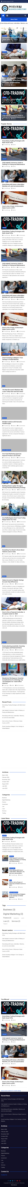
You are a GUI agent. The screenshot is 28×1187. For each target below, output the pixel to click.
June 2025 (4, 788)
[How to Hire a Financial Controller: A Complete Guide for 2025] (14, 603)
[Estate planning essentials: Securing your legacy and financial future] (14, 637)
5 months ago (7, 102)
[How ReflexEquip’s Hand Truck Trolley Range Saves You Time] (14, 509)
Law (3, 202)
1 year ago (6, 57)
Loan (4, 386)
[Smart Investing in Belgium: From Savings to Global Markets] (14, 349)
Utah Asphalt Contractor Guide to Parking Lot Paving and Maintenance (13, 116)
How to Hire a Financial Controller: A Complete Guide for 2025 (13, 54)
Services (4, 113)
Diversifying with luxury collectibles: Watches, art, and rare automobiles (13, 80)
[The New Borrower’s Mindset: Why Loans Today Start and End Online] (14, 381)
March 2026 (5, 775)
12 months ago (7, 553)
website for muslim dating (14, 1090)
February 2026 (5, 777)
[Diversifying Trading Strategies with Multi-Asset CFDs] (14, 223)
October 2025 (5, 781)
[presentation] (4, 74)
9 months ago (7, 210)
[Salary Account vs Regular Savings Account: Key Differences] (14, 571)
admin (14, 41)
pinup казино (4, 1090)
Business (5, 35)
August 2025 (5, 784)
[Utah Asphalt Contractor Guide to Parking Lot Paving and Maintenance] (14, 255)
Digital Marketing (7, 450)
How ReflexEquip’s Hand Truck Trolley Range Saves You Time (13, 38)
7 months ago (7, 85)
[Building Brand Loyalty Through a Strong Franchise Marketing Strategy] (14, 477)
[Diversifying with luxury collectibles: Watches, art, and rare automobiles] (14, 287)
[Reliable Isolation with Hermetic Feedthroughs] (14, 413)
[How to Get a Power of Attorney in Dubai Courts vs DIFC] (14, 319)
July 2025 (4, 786)
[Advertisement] (14, 752)
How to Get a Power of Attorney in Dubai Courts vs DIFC (17, 883)
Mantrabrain (14, 1185)
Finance (4, 576)
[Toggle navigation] (7, 15)
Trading (4, 97)
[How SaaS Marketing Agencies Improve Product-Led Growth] (14, 445)
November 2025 (6, 779)
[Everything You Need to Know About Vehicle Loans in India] (14, 541)
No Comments (21, 235)
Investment (5, 76)
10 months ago (7, 41)
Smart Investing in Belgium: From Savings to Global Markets (17, 895)
